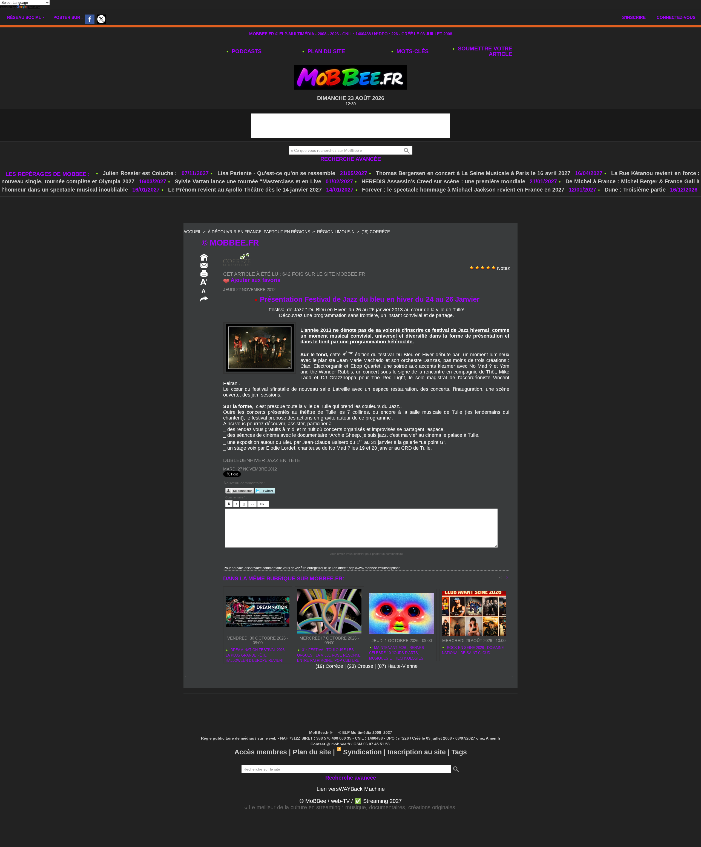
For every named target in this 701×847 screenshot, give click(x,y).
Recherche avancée (350, 159)
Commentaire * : (236, 497)
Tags (459, 752)
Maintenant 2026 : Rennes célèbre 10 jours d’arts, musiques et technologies (396, 652)
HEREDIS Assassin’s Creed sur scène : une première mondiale (443, 181)
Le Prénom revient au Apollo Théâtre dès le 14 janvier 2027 (245, 190)
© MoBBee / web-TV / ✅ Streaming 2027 (351, 801)
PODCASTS (246, 51)
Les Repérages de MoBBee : (48, 174)
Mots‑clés (412, 51)
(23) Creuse (360, 666)
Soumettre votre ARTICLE (484, 51)
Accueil (192, 231)
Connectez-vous (676, 17)
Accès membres (260, 752)
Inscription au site (416, 752)
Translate (34, 6)
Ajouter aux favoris (255, 280)
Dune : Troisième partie (636, 190)
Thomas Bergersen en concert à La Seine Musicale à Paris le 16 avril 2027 (473, 173)
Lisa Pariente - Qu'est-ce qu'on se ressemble (277, 173)
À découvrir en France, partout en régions (259, 231)
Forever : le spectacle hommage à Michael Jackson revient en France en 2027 (463, 190)
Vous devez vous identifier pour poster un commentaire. (367, 553)
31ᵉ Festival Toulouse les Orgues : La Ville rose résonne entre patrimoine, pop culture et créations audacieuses (329, 654)
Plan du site (325, 51)
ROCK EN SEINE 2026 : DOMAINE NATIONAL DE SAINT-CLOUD (473, 650)
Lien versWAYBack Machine (351, 789)
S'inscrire (634, 17)
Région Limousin (336, 231)
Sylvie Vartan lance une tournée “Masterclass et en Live (248, 181)
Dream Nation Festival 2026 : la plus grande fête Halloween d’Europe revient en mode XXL (256, 654)
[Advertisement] (350, 210)
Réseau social (24, 17)
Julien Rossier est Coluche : (141, 173)
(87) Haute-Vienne (397, 666)
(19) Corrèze (375, 231)
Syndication (362, 752)
